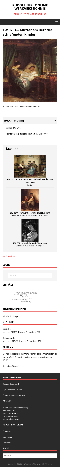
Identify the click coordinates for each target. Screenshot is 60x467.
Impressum (7, 437)
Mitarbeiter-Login (10, 316)
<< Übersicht (9, 256)
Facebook (7, 442)
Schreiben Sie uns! (11, 366)
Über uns (7, 431)
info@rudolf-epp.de (11, 419)
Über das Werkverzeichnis (14, 395)
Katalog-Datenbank (11, 384)
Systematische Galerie (12, 389)
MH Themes (47, 464)
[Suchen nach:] (30, 275)
